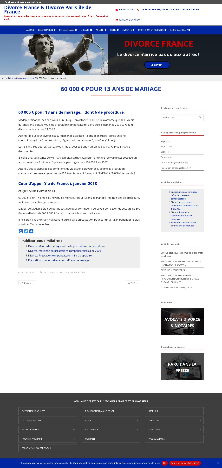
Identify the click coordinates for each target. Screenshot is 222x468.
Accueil (30, 29)
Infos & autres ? (179, 29)
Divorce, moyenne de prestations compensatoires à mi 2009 (64, 251)
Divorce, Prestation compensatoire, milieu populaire (60, 255)
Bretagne (153, 411)
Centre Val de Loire (31, 420)
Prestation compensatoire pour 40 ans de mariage (59, 260)
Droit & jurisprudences (151, 29)
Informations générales (172, 162)
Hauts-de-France (30, 429)
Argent (100, 29)
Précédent (27, 282)
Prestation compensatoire (22, 78)
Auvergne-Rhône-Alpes (33, 411)
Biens (113, 29)
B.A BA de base (66, 29)
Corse (88, 420)
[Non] (218, 463)
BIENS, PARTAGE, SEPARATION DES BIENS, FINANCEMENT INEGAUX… (181, 263)
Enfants (85, 29)
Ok (164, 463)
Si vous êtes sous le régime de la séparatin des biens (182, 254)
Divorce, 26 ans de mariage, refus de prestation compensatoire (66, 246)
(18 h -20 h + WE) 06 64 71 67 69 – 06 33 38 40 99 (169, 9)
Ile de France (91, 429)
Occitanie (90, 438)
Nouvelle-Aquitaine (32, 438)
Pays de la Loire (156, 438)
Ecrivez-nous (125, 9)
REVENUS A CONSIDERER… (174, 270)
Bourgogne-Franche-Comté (99, 411)
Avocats (127, 29)
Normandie (154, 429)
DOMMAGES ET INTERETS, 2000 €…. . (178, 287)
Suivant (133, 282)
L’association (45, 29)
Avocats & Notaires (129, 20)
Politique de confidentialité (185, 463)
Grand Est (154, 420)
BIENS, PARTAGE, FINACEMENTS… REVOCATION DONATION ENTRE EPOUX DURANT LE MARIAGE (180, 279)
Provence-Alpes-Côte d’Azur (36, 448)
